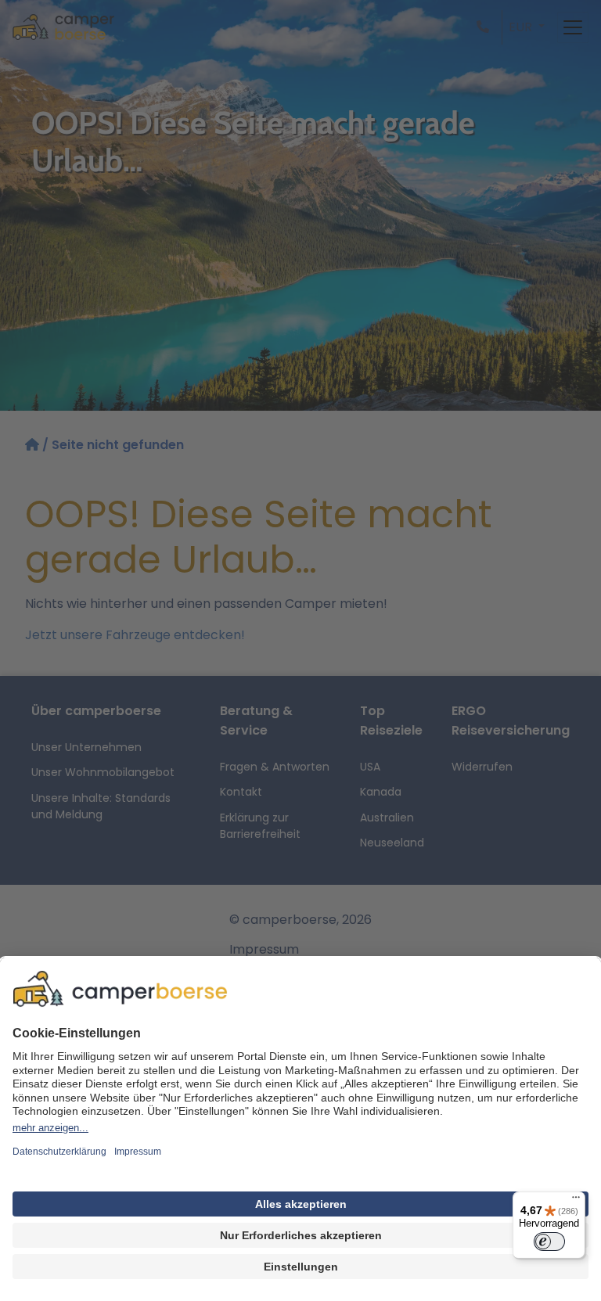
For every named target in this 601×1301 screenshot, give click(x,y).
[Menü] (576, 1200)
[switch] (549, 1241)
